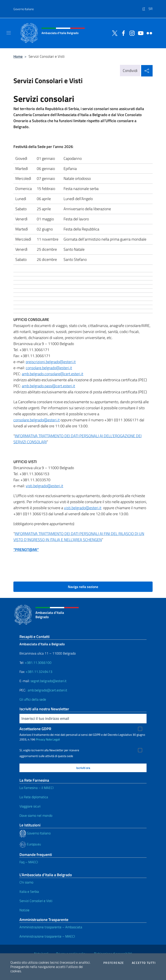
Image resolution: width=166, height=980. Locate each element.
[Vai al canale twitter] (113, 32)
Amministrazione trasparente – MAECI (47, 936)
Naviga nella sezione (83, 586)
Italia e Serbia (29, 891)
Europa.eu (33, 844)
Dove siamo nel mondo (35, 815)
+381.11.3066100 (38, 662)
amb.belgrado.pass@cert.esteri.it (48, 386)
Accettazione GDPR (35, 729)
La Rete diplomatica (33, 797)
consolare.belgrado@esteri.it (49, 368)
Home (18, 56)
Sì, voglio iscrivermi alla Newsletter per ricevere (49, 750)
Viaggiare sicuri (29, 806)
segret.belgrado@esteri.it (48, 680)
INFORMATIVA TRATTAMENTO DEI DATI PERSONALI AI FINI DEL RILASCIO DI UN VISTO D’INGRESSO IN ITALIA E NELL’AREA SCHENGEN (78, 537)
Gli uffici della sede (32, 699)
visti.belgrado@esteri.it (44, 486)
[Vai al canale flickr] (148, 32)
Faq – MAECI (28, 862)
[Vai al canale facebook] (122, 32)
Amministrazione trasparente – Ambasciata (50, 927)
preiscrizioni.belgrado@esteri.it (51, 362)
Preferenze (113, 962)
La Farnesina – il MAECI (36, 787)
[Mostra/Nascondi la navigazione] (8, 32)
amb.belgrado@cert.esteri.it (47, 690)
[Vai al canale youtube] (139, 32)
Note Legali (53, 739)
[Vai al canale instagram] (131, 32)
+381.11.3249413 (39, 671)
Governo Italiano (23, 9)
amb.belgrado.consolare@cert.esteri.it (52, 374)
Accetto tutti (144, 962)
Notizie (24, 910)
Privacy (40, 739)
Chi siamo (26, 882)
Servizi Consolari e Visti (35, 900)
